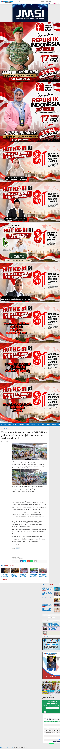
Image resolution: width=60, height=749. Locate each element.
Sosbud (17, 548)
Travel (38, 424)
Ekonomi (27, 424)
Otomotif (43, 424)
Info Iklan (11, 747)
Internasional (21, 424)
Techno (48, 424)
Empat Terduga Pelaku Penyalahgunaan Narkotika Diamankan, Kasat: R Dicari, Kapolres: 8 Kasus (47, 599)
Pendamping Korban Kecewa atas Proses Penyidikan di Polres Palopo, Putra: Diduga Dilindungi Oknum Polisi (47, 610)
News (5, 424)
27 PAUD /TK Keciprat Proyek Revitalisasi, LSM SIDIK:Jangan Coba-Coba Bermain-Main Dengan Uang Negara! (47, 595)
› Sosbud (5, 428)
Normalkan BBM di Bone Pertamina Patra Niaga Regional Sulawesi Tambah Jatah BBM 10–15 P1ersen (47, 605)
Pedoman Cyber (6, 747)
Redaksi (1, 747)
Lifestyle (33, 424)
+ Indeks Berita (46, 636)
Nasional (14, 424)
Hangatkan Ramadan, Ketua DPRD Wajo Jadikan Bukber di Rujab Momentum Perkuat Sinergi (24, 435)
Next (58, 620)
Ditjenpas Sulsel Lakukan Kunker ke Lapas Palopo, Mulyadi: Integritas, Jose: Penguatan (52, 629)
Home (2, 428)
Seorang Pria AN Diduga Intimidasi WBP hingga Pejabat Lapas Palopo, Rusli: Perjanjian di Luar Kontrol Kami (53, 633)
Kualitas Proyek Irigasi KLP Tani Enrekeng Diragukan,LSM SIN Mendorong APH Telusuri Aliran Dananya (53, 625)
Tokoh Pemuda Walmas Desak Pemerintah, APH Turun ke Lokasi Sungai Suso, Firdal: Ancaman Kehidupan (47, 589)
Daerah (9, 424)
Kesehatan (54, 424)
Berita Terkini (47, 621)
